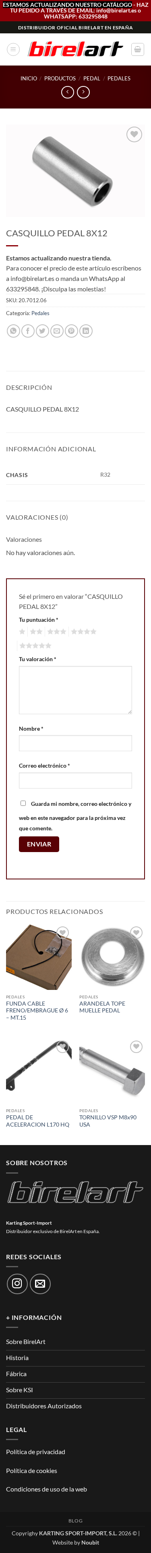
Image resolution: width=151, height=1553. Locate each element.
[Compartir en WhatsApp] (13, 331)
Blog (75, 1521)
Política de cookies (31, 1470)
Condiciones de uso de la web (46, 1489)
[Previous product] (83, 92)
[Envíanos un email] (40, 1284)
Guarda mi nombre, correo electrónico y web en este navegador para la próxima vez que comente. (75, 816)
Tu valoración (37, 659)
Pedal (91, 78)
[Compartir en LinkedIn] (86, 331)
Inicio (29, 78)
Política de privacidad (35, 1451)
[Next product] (67, 92)
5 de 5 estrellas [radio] (34, 646)
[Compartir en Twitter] (42, 331)
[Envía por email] (57, 331)
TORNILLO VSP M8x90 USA (108, 1121)
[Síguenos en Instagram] (17, 1284)
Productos (60, 78)
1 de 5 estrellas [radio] (21, 632)
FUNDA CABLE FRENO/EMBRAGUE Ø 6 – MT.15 (37, 1010)
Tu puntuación (38, 619)
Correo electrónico (44, 765)
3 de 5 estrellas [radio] (55, 632)
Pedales (119, 78)
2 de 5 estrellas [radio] (35, 632)
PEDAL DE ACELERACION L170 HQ (37, 1121)
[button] (13, 49)
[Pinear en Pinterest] (71, 331)
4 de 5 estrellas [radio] (82, 632)
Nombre (31, 728)
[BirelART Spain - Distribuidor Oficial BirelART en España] (75, 49)
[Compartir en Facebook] (28, 331)
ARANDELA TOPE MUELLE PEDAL (102, 1007)
